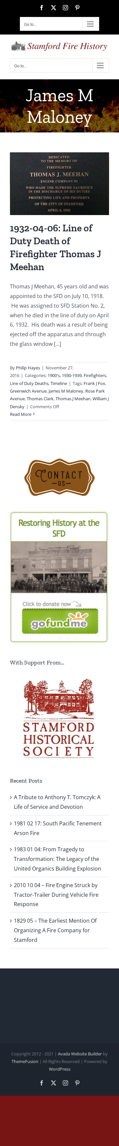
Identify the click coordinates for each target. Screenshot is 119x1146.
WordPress (59, 1069)
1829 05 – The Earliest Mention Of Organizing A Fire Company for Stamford (55, 930)
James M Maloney (66, 391)
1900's (54, 375)
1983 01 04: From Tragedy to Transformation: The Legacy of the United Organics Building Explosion (57, 859)
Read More (20, 414)
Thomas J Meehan (73, 399)
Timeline (59, 383)
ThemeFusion (25, 1061)
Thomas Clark (40, 399)
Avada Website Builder (80, 1054)
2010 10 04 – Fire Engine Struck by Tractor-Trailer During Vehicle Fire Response (56, 894)
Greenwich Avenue (28, 391)
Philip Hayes (28, 368)
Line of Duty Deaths (29, 383)
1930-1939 (72, 375)
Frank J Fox (94, 383)
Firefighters (95, 375)
